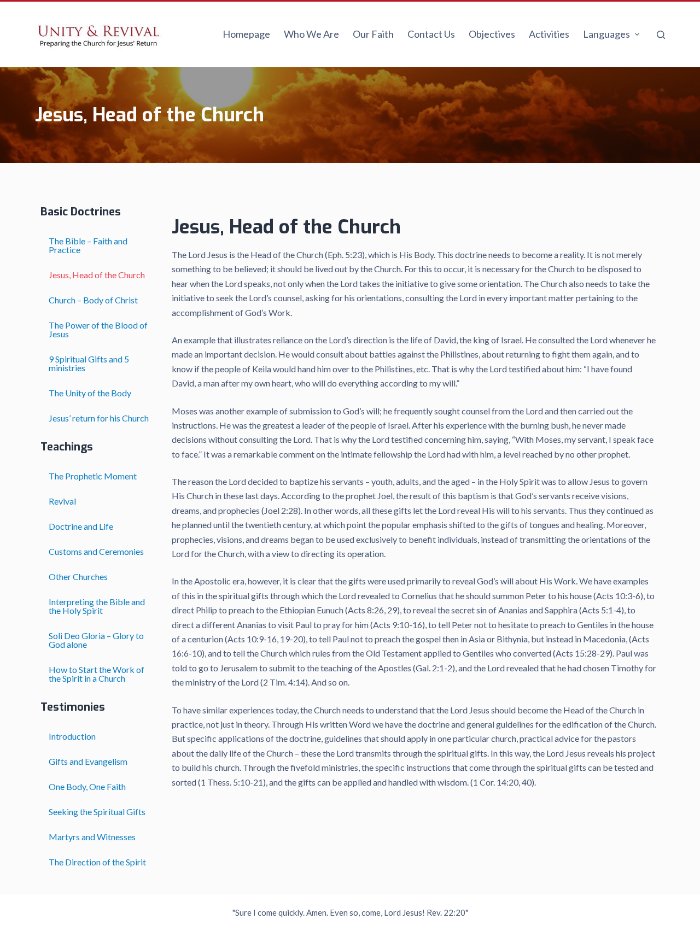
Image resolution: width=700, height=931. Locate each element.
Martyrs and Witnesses (92, 837)
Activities (549, 34)
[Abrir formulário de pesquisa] (661, 35)
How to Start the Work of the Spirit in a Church (96, 673)
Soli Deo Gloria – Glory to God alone (96, 639)
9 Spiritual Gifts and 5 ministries (89, 363)
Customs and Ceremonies (96, 551)
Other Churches (78, 576)
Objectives (492, 34)
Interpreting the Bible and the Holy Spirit (97, 606)
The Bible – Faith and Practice (88, 245)
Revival (66, 501)
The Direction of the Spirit (97, 862)
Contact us (431, 34)
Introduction (72, 736)
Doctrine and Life (81, 526)
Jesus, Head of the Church (97, 275)
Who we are (311, 34)
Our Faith (373, 34)
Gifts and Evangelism (88, 761)
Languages (606, 34)
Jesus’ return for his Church (99, 418)
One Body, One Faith (87, 786)
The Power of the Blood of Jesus (98, 329)
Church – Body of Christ (93, 300)
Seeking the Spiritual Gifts (97, 811)
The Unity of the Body (90, 393)
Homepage (246, 34)
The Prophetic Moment (93, 476)
